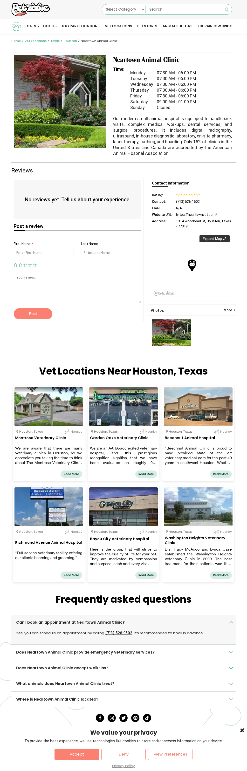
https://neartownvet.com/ (196, 215)
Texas (55, 41)
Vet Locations (118, 26)
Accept (77, 754)
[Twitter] (123, 718)
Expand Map (212, 239)
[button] (192, 265)
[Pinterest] (135, 718)
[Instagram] (112, 718)
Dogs (48, 26)
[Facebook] (100, 718)
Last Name (89, 244)
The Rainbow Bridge (216, 26)
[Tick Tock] (147, 718)
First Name (23, 244)
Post (33, 313)
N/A (179, 208)
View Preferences (170, 754)
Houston (70, 41)
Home (16, 41)
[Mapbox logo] (164, 293)
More (230, 310)
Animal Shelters (177, 26)
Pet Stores (147, 26)
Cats (31, 26)
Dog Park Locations (80, 26)
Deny (124, 754)
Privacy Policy (123, 766)
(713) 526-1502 (118, 632)
